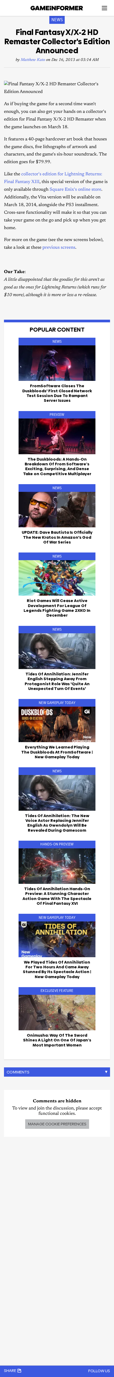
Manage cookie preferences (57, 1124)
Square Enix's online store (75, 190)
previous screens (58, 248)
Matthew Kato (33, 60)
